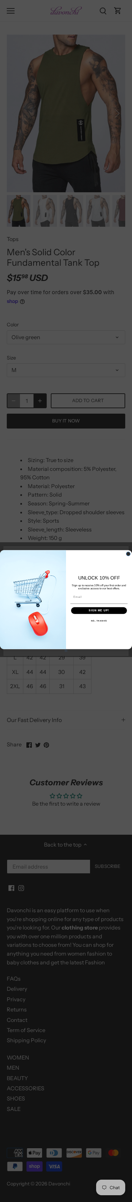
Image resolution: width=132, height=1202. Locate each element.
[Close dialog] (128, 554)
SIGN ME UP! (99, 610)
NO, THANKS (99, 620)
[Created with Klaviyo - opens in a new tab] (66, 650)
